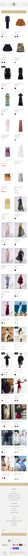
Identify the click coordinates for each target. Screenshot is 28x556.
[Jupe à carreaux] (7, 386)
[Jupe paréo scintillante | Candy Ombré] (4, 191)
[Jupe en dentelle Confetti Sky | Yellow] (4, 218)
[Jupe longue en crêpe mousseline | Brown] (4, 323)
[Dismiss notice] (26, 484)
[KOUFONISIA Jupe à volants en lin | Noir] (4, 478)
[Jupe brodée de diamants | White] (17, 218)
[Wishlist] (23, 4)
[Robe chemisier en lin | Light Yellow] (15, 349)
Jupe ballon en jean (5, 58)
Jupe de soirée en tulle (19, 266)
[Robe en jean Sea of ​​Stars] (20, 99)
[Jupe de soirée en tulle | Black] (15, 270)
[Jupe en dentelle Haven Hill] (20, 73)
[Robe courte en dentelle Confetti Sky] (20, 177)
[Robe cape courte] (20, 281)
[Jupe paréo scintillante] (7, 177)
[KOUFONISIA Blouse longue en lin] (20, 463)
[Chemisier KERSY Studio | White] (17, 374)
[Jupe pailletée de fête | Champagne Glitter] (4, 452)
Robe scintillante (5, 161)
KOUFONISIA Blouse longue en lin (18, 474)
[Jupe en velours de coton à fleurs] (20, 151)
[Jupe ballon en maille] (20, 22)
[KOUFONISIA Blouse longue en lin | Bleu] (15, 479)
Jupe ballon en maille (18, 32)
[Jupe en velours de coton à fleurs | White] (15, 165)
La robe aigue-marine (5, 110)
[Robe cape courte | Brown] (17, 296)
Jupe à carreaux (5, 395)
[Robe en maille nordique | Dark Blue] (2, 36)
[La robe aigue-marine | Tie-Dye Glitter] (2, 114)
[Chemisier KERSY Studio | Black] (15, 374)
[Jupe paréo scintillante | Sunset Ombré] (2, 191)
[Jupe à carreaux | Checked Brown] (2, 400)
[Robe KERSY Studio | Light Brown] (4, 374)
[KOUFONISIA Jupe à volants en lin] (7, 463)
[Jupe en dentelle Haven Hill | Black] (15, 88)
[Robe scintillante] (7, 151)
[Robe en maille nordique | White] (4, 36)
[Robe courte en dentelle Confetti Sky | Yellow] (17, 192)
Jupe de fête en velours (18, 422)
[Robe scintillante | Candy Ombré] (2, 165)
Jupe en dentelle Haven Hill (18, 84)
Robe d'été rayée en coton (18, 319)
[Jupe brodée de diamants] (7, 230)
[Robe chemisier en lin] (20, 334)
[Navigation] (1, 4)
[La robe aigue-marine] (7, 99)
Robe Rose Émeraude (17, 240)
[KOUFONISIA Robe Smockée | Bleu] (17, 452)
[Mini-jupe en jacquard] (20, 48)
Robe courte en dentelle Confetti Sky (18, 188)
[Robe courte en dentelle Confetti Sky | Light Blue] (15, 192)
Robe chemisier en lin (19, 344)
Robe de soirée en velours (19, 396)
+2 (19, 374)
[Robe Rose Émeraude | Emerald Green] (15, 244)
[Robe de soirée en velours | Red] (15, 400)
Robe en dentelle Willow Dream (5, 135)
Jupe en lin (4, 344)
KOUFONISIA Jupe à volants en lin (6, 474)
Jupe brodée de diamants (5, 240)
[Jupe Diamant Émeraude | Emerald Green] (15, 218)
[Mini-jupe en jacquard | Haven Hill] (15, 62)
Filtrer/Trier (14, 11)
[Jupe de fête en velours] (20, 412)
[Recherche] (4, 4)
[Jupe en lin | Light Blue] (4, 349)
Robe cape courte (19, 291)
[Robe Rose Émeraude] (20, 230)
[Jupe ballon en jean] (7, 48)
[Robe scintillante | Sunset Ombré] (4, 165)
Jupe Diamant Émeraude (18, 214)
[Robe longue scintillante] (20, 125)
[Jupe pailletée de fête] (7, 437)
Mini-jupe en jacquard (17, 58)
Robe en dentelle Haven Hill (5, 84)
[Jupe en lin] (7, 334)
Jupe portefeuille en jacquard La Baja (5, 292)
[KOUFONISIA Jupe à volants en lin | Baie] (2, 478)
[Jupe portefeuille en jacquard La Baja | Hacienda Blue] (2, 297)
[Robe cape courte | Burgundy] (15, 296)
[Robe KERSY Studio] (7, 360)
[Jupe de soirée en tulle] (20, 255)
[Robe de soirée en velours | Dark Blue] (17, 400)
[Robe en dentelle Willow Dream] (7, 125)
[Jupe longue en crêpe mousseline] (7, 308)
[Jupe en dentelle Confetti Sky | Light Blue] (2, 218)
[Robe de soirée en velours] (20, 386)
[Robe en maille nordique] (7, 22)
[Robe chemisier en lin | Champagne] (17, 349)
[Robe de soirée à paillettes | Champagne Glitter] (2, 426)
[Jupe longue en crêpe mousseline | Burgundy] (2, 323)
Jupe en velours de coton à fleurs (19, 161)
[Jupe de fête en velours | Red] (15, 426)
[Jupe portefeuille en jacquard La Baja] (7, 281)
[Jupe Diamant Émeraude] (20, 204)
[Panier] (25, 4)
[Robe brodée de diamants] (7, 255)
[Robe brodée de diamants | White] (2, 270)
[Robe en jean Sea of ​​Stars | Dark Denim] (15, 114)
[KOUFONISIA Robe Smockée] (20, 437)
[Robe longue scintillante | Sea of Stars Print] (15, 140)
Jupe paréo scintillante (4, 187)
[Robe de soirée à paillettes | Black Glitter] (4, 426)
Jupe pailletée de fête (5, 448)
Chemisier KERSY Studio (18, 370)
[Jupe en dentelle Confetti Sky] (7, 204)
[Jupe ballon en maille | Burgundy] (15, 36)
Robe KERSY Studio (6, 369)
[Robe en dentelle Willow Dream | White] (2, 140)
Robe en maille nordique (5, 32)
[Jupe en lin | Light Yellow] (2, 349)
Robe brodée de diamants (5, 266)
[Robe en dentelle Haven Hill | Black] (2, 88)
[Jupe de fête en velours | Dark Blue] (17, 426)
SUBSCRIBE (14, 534)
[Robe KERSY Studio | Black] (2, 374)
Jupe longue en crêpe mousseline (5, 319)
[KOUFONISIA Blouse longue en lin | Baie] (17, 479)
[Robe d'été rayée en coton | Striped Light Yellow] (17, 323)
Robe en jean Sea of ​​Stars (18, 110)
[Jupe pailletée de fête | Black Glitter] (2, 452)
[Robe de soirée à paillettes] (7, 412)
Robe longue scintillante (17, 135)
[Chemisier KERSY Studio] (20, 360)
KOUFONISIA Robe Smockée (19, 448)
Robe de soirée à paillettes (5, 422)
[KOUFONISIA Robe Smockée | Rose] (15, 452)
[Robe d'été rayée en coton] (20, 308)
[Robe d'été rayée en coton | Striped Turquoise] (15, 323)
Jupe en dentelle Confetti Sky (5, 214)
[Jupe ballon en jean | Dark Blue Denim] (17, 36)
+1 (6, 36)
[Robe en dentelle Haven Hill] (7, 73)
